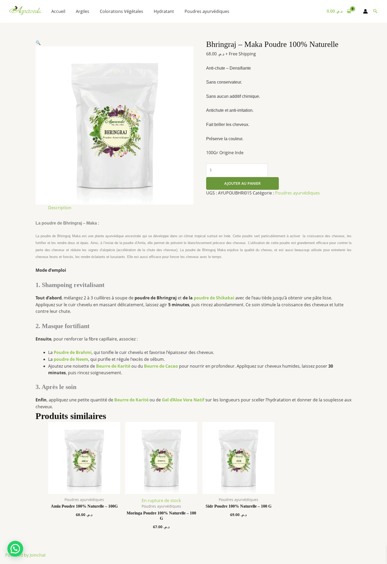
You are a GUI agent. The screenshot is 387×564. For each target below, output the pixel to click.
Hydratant (164, 11)
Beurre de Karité (113, 366)
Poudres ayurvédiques (207, 11)
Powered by (25, 555)
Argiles (82, 11)
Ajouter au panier (242, 183)
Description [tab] (59, 208)
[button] (375, 11)
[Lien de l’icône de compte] (365, 11)
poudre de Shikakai (214, 298)
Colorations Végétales (121, 11)
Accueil (58, 11)
